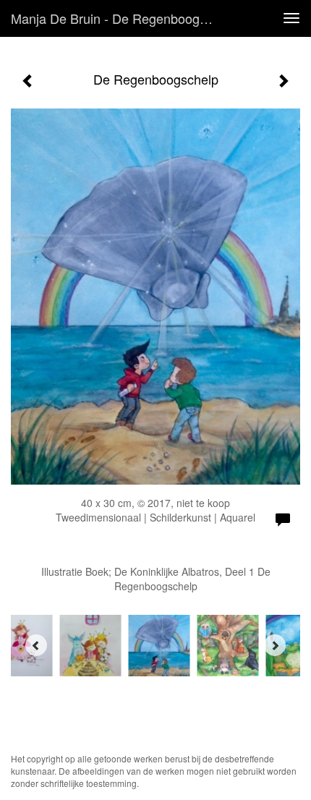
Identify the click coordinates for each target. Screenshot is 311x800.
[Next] (275, 645)
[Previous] (36, 645)
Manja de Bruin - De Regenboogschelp (118, 18)
